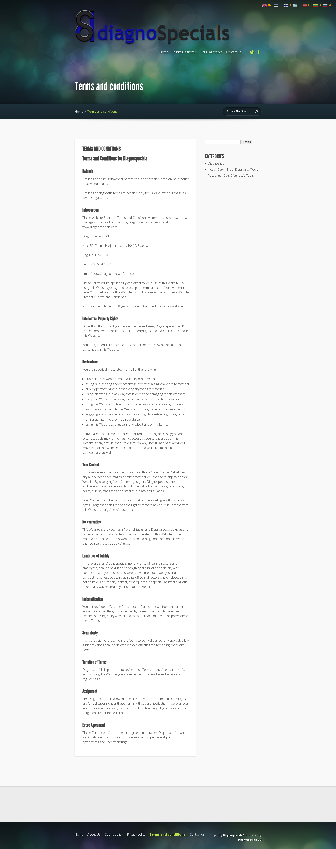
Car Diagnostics (211, 52)
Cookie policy (114, 834)
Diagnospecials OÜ (234, 835)
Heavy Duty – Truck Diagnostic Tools (233, 169)
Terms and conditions (167, 834)
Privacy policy (136, 834)
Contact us (233, 52)
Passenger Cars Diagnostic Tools (231, 175)
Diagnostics (216, 163)
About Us (94, 834)
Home (164, 52)
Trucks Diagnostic (184, 52)
